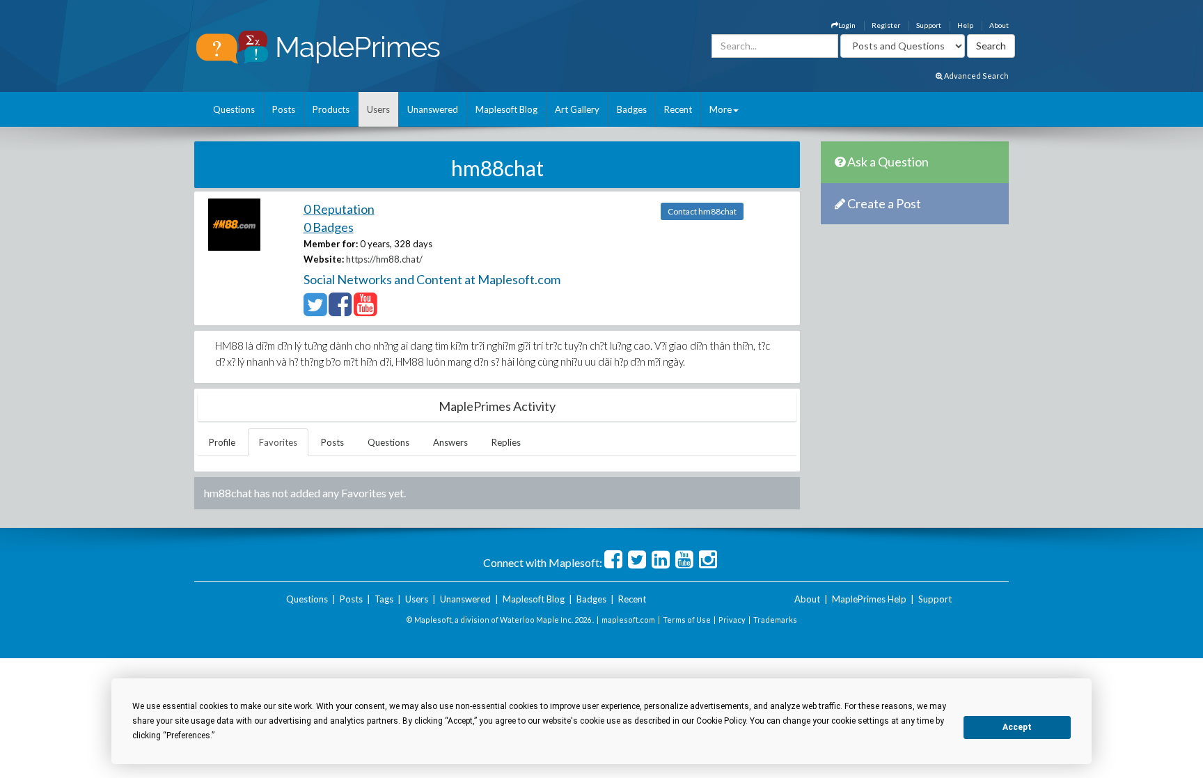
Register (886, 25)
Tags (384, 599)
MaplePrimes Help (869, 599)
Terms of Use (687, 619)
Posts (283, 109)
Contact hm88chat (702, 211)
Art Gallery (577, 109)
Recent (678, 109)
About (999, 25)
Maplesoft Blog (506, 109)
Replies (506, 442)
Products (331, 109)
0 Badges (329, 227)
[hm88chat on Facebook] (340, 310)
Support (928, 25)
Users (378, 109)
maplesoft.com (628, 619)
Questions (234, 109)
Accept (1017, 727)
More (720, 109)
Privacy (732, 619)
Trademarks (775, 619)
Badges (632, 109)
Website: (324, 259)
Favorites (278, 442)
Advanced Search (976, 75)
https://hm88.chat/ (384, 259)
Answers (450, 442)
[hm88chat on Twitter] (315, 310)
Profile (222, 442)
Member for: (331, 243)
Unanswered (432, 109)
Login (847, 25)
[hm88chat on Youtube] (365, 310)
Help (965, 25)
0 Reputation (339, 209)
